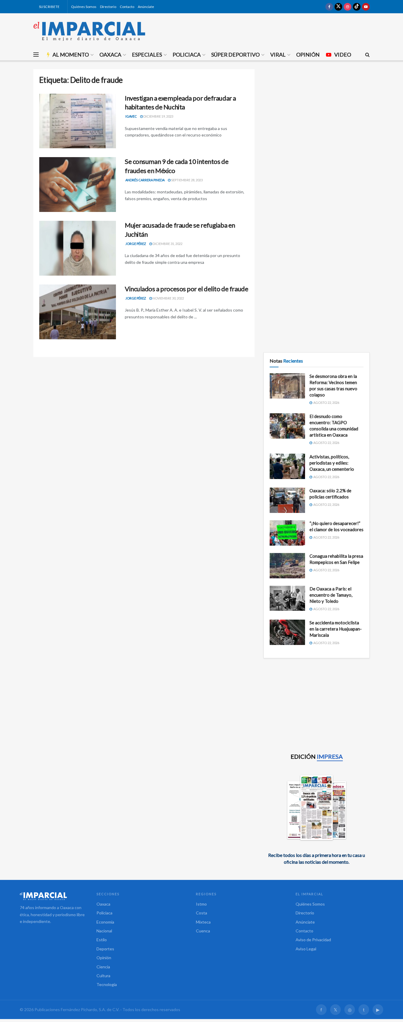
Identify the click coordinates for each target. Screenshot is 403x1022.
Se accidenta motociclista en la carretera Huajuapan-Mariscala (335, 629)
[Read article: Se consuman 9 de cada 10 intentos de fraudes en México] (77, 184)
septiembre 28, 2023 (187, 180)
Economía (105, 921)
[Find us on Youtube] (366, 6)
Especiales (147, 54)
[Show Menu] (36, 54)
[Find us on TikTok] (357, 6)
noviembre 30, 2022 (168, 298)
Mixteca (203, 921)
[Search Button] (367, 54)
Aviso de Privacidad (313, 939)
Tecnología (106, 984)
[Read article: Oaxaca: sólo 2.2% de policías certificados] (287, 500)
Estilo (101, 939)
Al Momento (71, 54)
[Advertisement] (316, 110)
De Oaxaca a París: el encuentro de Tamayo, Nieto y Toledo (330, 595)
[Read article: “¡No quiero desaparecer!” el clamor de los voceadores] (287, 533)
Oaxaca (110, 54)
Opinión (308, 54)
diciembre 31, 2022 (167, 244)
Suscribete (49, 7)
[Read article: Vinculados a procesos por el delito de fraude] (77, 311)
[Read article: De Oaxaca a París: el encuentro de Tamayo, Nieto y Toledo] (287, 598)
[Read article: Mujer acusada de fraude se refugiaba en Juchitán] (77, 248)
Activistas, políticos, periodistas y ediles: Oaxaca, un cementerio (331, 463)
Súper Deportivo (235, 54)
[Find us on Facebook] (329, 6)
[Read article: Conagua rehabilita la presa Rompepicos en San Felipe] (287, 565)
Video (342, 54)
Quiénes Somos (83, 6)
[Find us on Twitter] (338, 6)
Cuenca (203, 930)
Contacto (127, 6)
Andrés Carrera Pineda (145, 180)
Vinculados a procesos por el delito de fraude (186, 289)
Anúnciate (146, 6)
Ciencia (103, 966)
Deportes (105, 948)
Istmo (201, 903)
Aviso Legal (306, 948)
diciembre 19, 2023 (158, 116)
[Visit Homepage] (89, 31)
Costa (201, 912)
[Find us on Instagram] (347, 6)
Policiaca (187, 54)
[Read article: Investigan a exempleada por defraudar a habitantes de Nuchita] (77, 121)
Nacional (104, 930)
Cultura (103, 975)
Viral (278, 54)
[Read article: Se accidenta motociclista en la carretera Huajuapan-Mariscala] (287, 632)
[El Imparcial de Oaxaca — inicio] (52, 896)
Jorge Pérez (135, 244)
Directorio (108, 6)
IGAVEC (131, 116)
